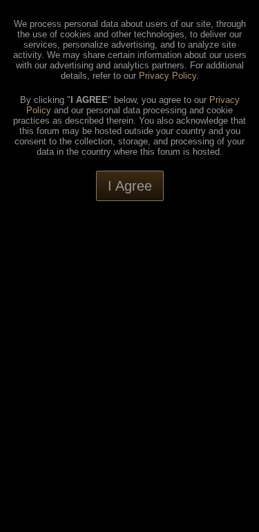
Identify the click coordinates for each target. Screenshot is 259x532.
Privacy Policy (167, 75)
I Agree (130, 185)
